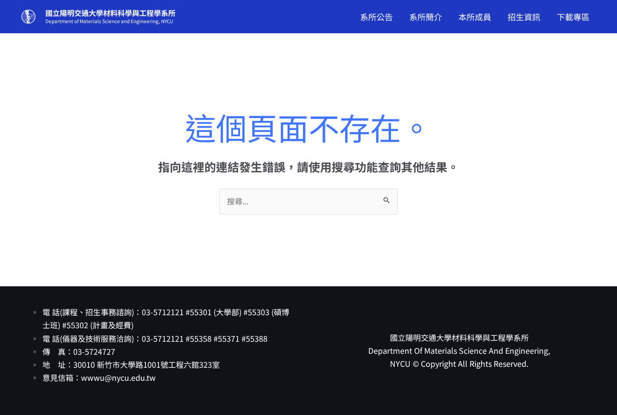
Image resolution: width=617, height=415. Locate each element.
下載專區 (573, 17)
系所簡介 (425, 17)
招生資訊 (524, 17)
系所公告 (376, 17)
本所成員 (474, 17)
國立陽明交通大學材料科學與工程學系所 (110, 13)
